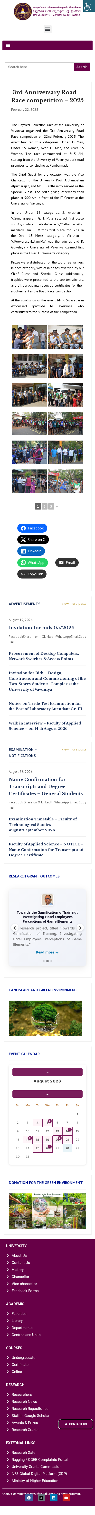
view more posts (74, 603)
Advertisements (24, 603)
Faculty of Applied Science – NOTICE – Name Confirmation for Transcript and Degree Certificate (46, 849)
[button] (48, 29)
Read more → (47, 952)
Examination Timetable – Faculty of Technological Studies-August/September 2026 (43, 824)
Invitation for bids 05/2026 (42, 627)
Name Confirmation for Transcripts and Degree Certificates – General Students (46, 786)
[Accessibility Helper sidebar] (89, 6)
